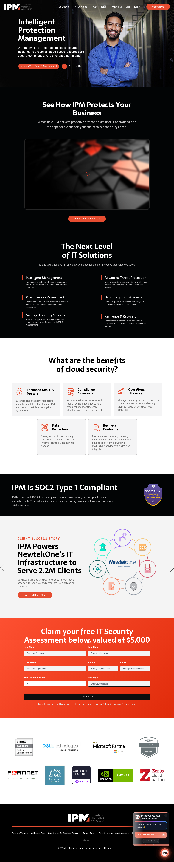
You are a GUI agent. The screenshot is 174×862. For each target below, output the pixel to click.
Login (137, 7)
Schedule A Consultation (87, 219)
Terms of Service (120, 704)
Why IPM (117, 7)
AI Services (81, 7)
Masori (154, 845)
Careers (87, 840)
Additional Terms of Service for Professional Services (55, 833)
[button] (87, 174)
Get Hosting (99, 7)
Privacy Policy (101, 704)
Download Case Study (35, 597)
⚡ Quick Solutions (151, 841)
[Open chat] (164, 852)
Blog (128, 7)
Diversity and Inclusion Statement (114, 833)
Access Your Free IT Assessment (39, 66)
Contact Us (158, 7)
